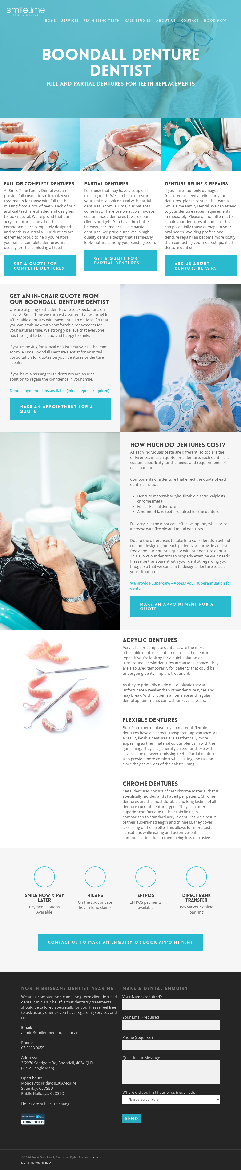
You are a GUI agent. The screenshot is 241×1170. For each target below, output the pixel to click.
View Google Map (37, 1068)
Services (70, 20)
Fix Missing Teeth (102, 20)
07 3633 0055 (32, 1047)
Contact (190, 20)
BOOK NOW (215, 20)
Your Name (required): (142, 996)
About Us (166, 20)
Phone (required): (138, 1037)
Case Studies (138, 20)
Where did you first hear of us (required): (158, 1092)
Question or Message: (141, 1057)
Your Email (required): (141, 1017)
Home (50, 20)
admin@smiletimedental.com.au (50, 1032)
